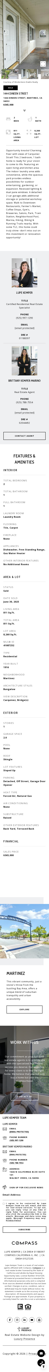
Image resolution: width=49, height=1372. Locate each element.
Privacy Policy (13, 1220)
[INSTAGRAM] (17, 1320)
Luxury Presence (24, 1338)
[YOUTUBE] (32, 1320)
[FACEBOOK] (10, 1320)
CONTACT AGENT (24, 436)
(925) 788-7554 (24, 402)
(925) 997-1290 (24, 317)
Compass (37, 1268)
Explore (25, 1009)
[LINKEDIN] (24, 1320)
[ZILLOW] (39, 1320)
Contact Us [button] (24, 1096)
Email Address (12, 1194)
